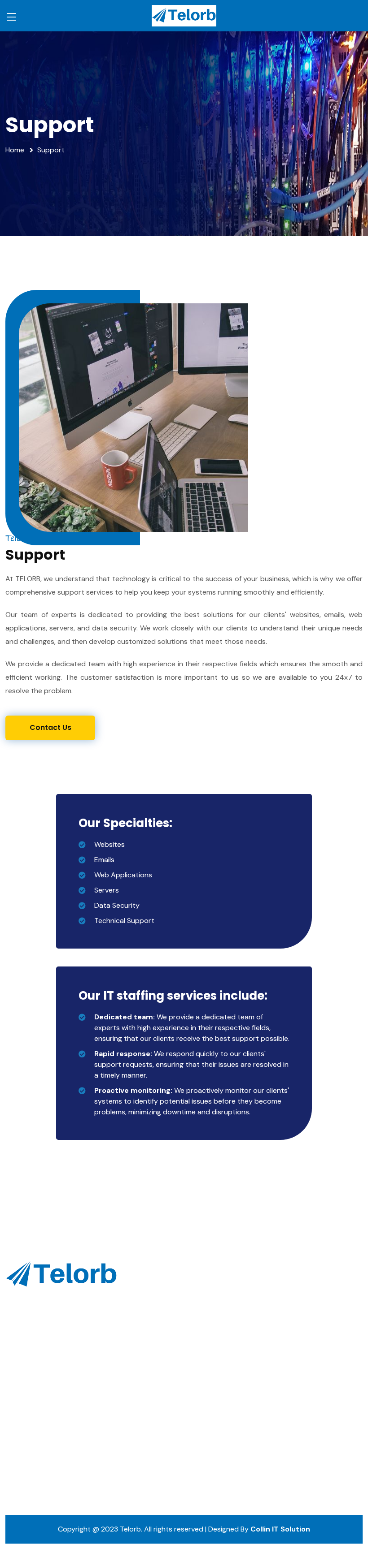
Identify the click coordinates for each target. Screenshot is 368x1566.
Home (14, 150)
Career (200, 1345)
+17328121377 (36, 1443)
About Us (204, 1305)
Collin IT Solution (280, 1529)
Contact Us (208, 1364)
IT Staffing (298, 1285)
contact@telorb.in (44, 1423)
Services (203, 1325)
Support (295, 1325)
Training (294, 1305)
